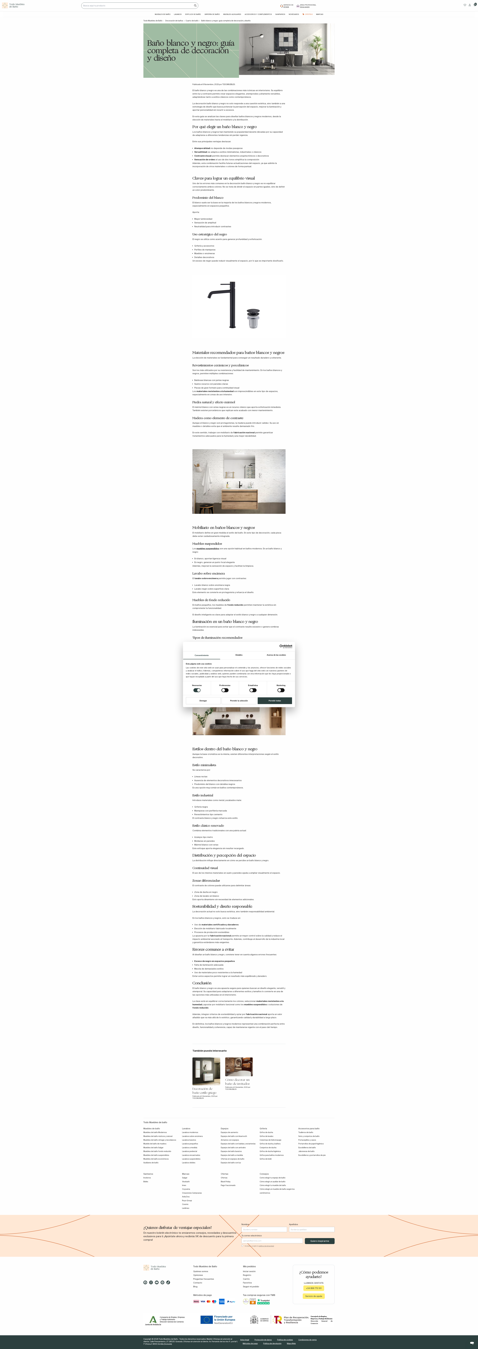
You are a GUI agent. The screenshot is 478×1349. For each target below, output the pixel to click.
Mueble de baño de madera (154, 1144)
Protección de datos (263, 1340)
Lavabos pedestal (189, 1151)
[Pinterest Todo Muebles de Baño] (163, 1283)
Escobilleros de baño (307, 1148)
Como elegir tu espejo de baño (272, 1178)
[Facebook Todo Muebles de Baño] (146, 1283)
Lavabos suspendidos (191, 1159)
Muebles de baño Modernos (155, 1132)
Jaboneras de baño (306, 1151)
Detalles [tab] (239, 655)
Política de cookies (285, 1340)
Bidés (145, 1182)
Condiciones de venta (307, 1340)
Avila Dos (186, 1197)
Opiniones (198, 1275)
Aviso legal (244, 1340)
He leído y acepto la (259, 1246)
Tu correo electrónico (251, 1235)
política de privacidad (266, 1246)
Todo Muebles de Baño (152, 21)
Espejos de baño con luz (231, 1163)
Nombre (245, 1224)
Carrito (246, 1279)
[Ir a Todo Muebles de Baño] (164, 1268)
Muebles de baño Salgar (153, 1148)
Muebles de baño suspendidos (156, 1155)
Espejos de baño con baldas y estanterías (238, 1144)
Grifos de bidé (266, 1159)
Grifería (198, 246)
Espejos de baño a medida (232, 1155)
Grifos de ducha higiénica (270, 1151)
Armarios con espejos (230, 1140)
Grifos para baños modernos (272, 1155)
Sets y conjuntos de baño (309, 1136)
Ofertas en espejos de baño (232, 1159)
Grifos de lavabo (266, 1136)
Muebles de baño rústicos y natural (157, 1136)
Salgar (184, 1178)
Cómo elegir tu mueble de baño (273, 1185)
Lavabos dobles (188, 1163)
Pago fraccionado (228, 1185)
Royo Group (187, 1201)
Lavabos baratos (189, 1140)
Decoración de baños (174, 21)
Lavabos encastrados (191, 1155)
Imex (184, 1185)
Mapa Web (291, 1344)
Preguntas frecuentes (203, 1279)
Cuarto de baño (192, 21)
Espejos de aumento (229, 1132)
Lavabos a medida (189, 1148)
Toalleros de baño (305, 1132)
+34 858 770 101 (314, 1288)
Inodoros (147, 1178)
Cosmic (185, 1204)
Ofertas (224, 1178)
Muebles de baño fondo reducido (157, 1151)
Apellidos (293, 1224)
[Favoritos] (465, 5)
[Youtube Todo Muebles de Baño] (157, 1283)
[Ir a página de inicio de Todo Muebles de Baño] (40, 5)
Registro (247, 1275)
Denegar (203, 700)
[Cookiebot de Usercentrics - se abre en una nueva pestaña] (281, 646)
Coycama (186, 1189)
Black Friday (225, 1182)
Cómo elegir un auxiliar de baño (272, 1182)
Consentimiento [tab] (202, 655)
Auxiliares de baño (150, 1163)
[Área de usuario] (470, 5)
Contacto (197, 1283)
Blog (195, 1286)
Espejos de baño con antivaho (233, 1148)
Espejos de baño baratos (231, 1151)
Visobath (186, 1182)
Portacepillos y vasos (307, 1140)
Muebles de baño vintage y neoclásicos (159, 1140)
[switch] (225, 690)
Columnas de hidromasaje (270, 1140)
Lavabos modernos (190, 1132)
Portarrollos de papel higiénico (311, 1144)
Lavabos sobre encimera (192, 1136)
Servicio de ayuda (313, 1296)
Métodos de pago (250, 1344)
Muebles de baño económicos (156, 1159)
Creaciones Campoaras (192, 1193)
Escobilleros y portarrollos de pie (312, 1155)
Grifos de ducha (266, 1132)
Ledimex (185, 1208)
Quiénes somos (200, 1271)
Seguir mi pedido (251, 1286)
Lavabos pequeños (190, 1144)
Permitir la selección (239, 700)
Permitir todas (275, 700)
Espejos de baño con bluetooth (234, 1136)
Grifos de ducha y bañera (270, 1144)
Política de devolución (272, 1344)
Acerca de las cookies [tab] (276, 655)
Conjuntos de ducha (268, 1148)
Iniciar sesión (249, 1271)
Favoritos (247, 1283)
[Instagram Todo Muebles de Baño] (151, 1283)
